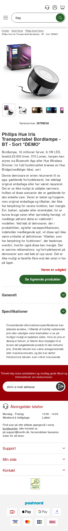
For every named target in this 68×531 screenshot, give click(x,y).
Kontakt (9, 470)
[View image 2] (23, 110)
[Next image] (58, 71)
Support (9, 448)
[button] (33, 70)
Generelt (9, 294)
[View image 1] (9, 110)
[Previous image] (7, 71)
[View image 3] (37, 110)
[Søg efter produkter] (60, 17)
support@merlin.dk (18, 432)
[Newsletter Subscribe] (60, 386)
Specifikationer (15, 311)
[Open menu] (5, 17)
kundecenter (10, 428)
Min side (10, 459)
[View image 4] (51, 110)
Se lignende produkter (43, 279)
